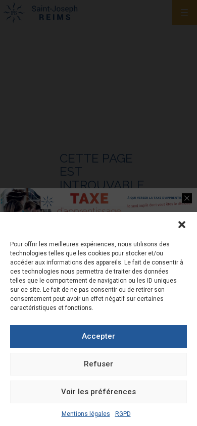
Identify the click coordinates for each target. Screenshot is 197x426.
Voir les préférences (98, 391)
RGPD (123, 413)
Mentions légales (86, 413)
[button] (182, 225)
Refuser (98, 363)
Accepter (98, 336)
